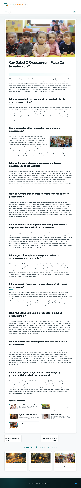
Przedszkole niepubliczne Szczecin (65, 466)
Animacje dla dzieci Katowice (26, 423)
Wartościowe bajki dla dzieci (14, 466)
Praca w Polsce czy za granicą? (27, 404)
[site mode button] (9, 12)
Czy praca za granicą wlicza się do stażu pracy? (28, 415)
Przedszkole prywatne (56, 414)
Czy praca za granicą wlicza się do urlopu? (60, 405)
